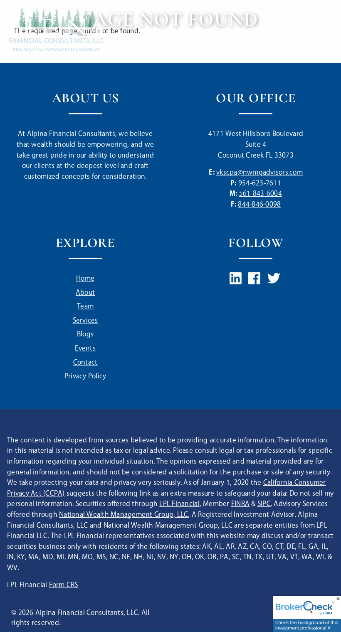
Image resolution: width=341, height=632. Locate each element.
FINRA (240, 504)
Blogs (85, 334)
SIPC (264, 504)
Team (85, 306)
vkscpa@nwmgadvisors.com (259, 173)
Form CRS (63, 585)
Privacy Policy (85, 376)
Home (85, 279)
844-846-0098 (259, 205)
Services (85, 321)
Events (85, 348)
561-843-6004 (260, 194)
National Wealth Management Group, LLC (123, 515)
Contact (85, 363)
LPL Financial (179, 504)
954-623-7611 (259, 183)
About (85, 293)
